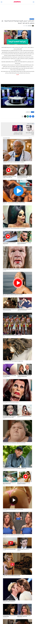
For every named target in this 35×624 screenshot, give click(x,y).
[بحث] (1, 2)
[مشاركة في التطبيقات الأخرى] (23, 116)
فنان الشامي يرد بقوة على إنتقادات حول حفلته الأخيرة (18, 133)
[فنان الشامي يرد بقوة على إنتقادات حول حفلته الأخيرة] (17, 128)
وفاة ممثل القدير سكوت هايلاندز (30, 133)
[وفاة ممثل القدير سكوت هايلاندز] (29, 128)
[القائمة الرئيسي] (33, 2)
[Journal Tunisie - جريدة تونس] (17, 2)
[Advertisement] (17, 12)
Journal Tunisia (30, 25)
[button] (30, 116)
